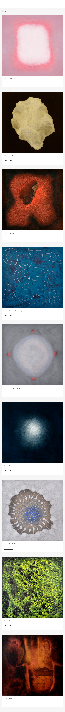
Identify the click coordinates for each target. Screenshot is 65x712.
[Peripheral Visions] (32, 354)
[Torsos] (32, 45)
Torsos (11, 78)
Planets (11, 466)
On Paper (12, 233)
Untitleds (12, 156)
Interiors (12, 698)
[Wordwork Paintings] (32, 277)
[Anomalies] (32, 510)
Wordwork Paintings (16, 311)
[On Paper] (32, 199)
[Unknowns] (32, 587)
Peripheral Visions (15, 388)
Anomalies (12, 543)
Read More (8, 83)
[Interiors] (32, 665)
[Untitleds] (32, 122)
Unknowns (12, 621)
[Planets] (32, 432)
